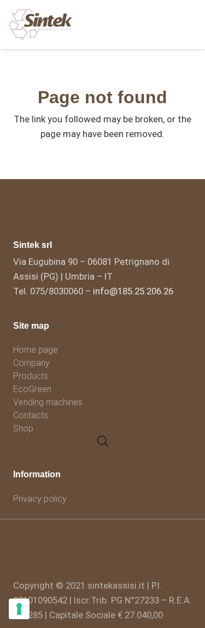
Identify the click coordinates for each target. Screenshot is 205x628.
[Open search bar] (102, 441)
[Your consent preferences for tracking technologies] (19, 609)
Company (31, 363)
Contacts (30, 415)
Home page (35, 350)
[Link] (41, 24)
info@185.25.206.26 (133, 291)
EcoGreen (32, 389)
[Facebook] (29, 548)
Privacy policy (40, 499)
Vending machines (48, 402)
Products (30, 376)
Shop (23, 428)
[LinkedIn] (65, 548)
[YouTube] (100, 548)
